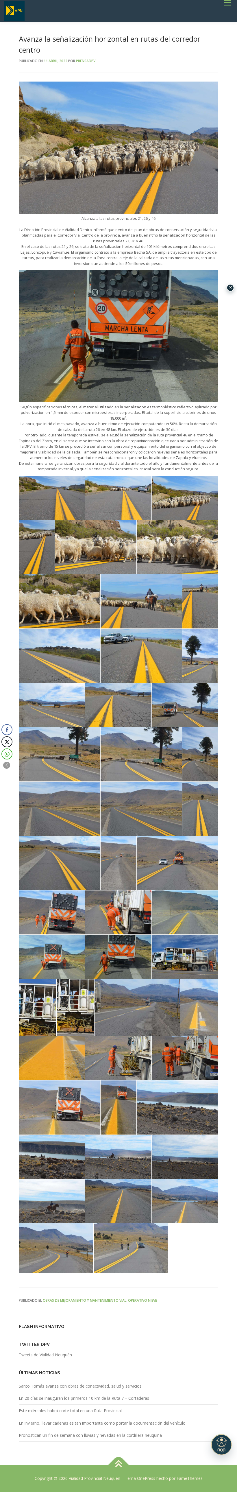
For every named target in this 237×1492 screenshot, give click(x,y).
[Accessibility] (221, 1444)
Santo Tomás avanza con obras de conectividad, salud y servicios (80, 1386)
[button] (6, 765)
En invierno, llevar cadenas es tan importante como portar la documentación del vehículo (102, 1423)
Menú (228, 2)
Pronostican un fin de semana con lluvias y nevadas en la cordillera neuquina (90, 1435)
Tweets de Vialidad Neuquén (45, 1355)
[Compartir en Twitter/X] (6, 741)
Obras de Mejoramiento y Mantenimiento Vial (84, 1300)
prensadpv (85, 60)
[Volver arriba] (118, 1465)
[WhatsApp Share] (6, 753)
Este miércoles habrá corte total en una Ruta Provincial (70, 1410)
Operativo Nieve (142, 1300)
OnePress (146, 1478)
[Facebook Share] (6, 729)
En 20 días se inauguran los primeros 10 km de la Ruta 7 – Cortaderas (84, 1398)
